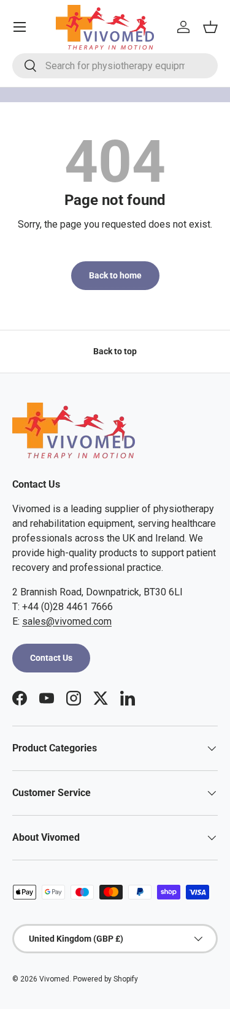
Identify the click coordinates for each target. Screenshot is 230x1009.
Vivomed (54, 979)
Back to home (115, 275)
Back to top (115, 351)
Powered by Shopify (105, 979)
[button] (210, 26)
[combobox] (115, 65)
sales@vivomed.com (67, 621)
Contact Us (51, 658)
